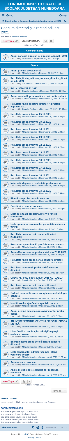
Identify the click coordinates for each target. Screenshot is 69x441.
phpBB (25, 434)
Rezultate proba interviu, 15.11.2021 (30, 190)
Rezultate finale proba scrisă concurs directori (36, 259)
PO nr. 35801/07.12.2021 (23, 88)
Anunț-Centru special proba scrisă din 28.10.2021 (38, 252)
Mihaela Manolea (19, 36)
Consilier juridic (29, 280)
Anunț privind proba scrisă (25, 70)
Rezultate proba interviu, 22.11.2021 (30, 144)
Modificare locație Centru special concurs (34, 303)
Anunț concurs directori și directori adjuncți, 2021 (38, 56)
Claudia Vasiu (28, 83)
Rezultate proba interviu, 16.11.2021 (30, 175)
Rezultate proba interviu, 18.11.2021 (30, 160)
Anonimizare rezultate (23, 362)
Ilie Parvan (26, 58)
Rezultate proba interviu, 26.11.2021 (30, 114)
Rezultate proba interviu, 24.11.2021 (30, 129)
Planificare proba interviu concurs (29, 198)
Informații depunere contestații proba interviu (36, 183)
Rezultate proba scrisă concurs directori (33, 285)
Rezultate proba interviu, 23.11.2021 (30, 137)
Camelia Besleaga (30, 91)
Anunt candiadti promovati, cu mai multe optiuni (38, 96)
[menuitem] (9, 15)
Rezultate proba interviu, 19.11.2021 (30, 152)
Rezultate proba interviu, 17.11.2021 (30, 167)
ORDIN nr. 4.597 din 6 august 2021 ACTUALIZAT (37, 277)
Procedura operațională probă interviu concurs (37, 244)
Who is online (9, 399)
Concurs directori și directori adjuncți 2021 (30, 30)
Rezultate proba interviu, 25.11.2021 (30, 121)
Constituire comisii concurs (26, 206)
